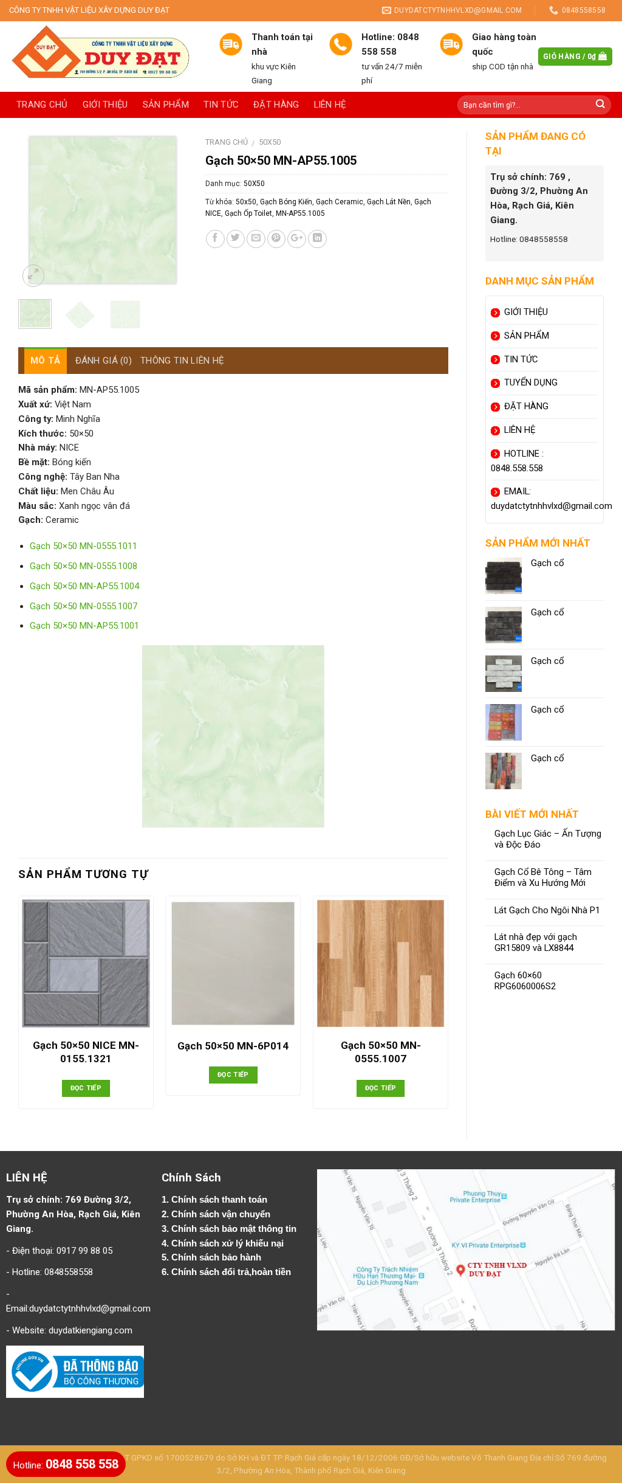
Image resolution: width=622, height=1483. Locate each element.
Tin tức (221, 104)
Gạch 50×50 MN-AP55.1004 (84, 586)
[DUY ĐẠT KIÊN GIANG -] (104, 56)
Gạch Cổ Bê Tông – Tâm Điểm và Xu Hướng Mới (543, 877)
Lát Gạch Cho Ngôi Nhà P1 (547, 910)
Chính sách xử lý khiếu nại (228, 1243)
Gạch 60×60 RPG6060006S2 (525, 981)
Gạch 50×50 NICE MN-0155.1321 (86, 1052)
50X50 (270, 142)
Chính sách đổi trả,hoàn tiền (231, 1272)
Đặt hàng (276, 104)
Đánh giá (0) (103, 360)
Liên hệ (330, 104)
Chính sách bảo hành (217, 1257)
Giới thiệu (105, 104)
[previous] (37, 210)
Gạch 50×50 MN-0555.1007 (83, 606)
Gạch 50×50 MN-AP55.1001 (84, 625)
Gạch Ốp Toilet (248, 213)
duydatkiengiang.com (90, 1330)
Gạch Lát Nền (389, 202)
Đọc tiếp (86, 1088)
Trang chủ (42, 104)
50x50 (246, 202)
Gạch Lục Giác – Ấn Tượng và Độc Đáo (547, 839)
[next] (168, 210)
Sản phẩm (166, 104)
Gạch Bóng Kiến (286, 202)
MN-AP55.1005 (300, 213)
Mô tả (45, 360)
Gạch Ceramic (339, 202)
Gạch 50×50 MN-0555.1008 (83, 566)
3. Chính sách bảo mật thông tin (230, 1229)
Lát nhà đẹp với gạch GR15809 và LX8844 (535, 942)
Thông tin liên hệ (182, 360)
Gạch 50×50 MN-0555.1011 (83, 546)
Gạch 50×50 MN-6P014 (233, 1046)
